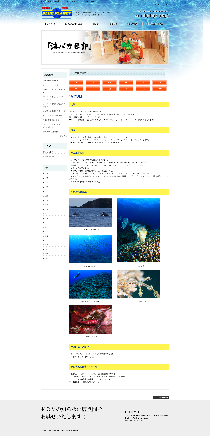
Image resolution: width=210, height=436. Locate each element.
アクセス (113, 26)
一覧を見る (62, 136)
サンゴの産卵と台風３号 (52, 116)
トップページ (50, 26)
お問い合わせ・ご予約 (156, 26)
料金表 (96, 26)
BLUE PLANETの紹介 (73, 26)
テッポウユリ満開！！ (51, 132)
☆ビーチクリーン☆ (50, 85)
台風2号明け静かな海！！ (53, 120)
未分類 (45, 156)
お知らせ (46, 152)
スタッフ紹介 (132, 26)
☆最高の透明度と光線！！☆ (54, 111)
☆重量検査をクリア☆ (51, 81)
